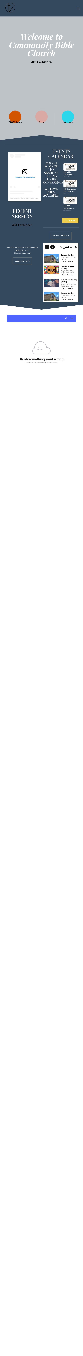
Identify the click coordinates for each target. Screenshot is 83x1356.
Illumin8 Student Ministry (67, 267)
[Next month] (52, 247)
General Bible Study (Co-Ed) (69, 281)
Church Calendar (61, 236)
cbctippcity (30, 198)
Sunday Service (67, 255)
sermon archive (22, 261)
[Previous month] (47, 247)
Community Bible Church (17, 198)
